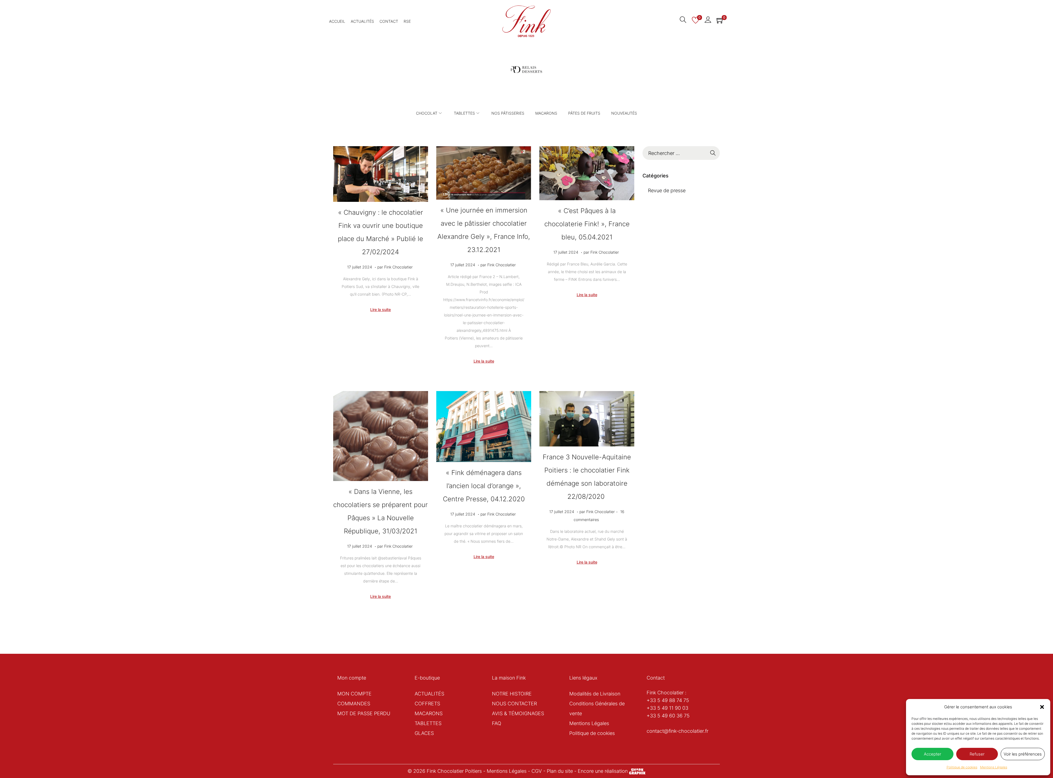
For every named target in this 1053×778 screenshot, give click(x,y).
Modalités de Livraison (594, 694)
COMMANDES (353, 703)
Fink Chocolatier (398, 267)
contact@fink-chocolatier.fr (677, 731)
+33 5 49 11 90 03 (667, 708)
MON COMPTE (354, 694)
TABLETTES (428, 723)
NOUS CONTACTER (514, 703)
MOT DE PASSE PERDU (363, 713)
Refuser (977, 754)
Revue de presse (667, 190)
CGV (536, 771)
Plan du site (560, 771)
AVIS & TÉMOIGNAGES (518, 713)
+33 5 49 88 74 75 (668, 700)
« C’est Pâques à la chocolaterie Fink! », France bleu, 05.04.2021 (587, 224)
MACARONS (429, 713)
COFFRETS (427, 703)
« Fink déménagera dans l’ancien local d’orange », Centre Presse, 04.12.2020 (484, 486)
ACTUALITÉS (429, 694)
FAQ (496, 723)
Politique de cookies (962, 767)
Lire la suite (380, 309)
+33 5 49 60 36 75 (668, 715)
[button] (1042, 707)
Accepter (932, 754)
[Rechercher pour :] (681, 153)
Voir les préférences (1023, 754)
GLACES (424, 733)
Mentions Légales (993, 767)
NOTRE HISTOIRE (512, 694)
